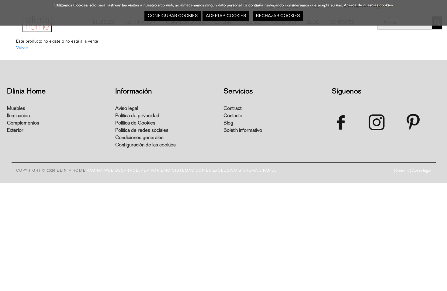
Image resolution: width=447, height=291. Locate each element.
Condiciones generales (139, 137)
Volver (22, 47)
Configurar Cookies (172, 15)
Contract (232, 108)
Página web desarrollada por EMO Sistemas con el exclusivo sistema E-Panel (182, 170)
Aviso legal (126, 108)
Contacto (233, 115)
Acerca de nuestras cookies (368, 5)
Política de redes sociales (141, 130)
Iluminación (18, 115)
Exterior (15, 130)
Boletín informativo (243, 130)
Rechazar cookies (278, 15)
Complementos (23, 123)
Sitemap (401, 170)
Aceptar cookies (226, 15)
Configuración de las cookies (145, 145)
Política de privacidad (137, 115)
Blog (228, 123)
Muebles (16, 108)
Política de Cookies (135, 123)
